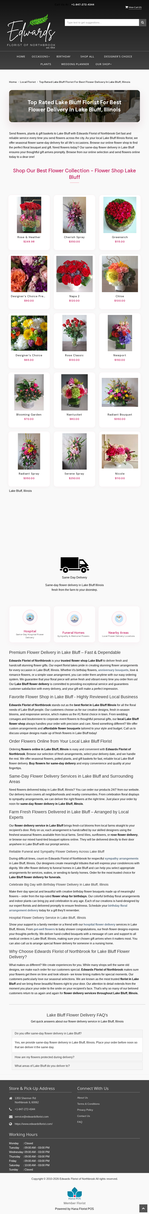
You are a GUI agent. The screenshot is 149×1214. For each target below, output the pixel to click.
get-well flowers (44, 929)
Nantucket (74, 414)
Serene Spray (74, 474)
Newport (119, 355)
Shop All (87, 56)
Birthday (64, 56)
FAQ (79, 1121)
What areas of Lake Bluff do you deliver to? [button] (42, 1065)
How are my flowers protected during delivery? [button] (44, 1057)
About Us (82, 1097)
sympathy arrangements (121, 858)
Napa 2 (74, 296)
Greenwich (120, 237)
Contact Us (83, 1116)
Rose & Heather (29, 237)
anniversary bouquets (113, 670)
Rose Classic (74, 355)
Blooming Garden (29, 414)
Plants (46, 64)
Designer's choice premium (29, 296)
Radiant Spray (29, 474)
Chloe (120, 296)
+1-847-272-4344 (82, 4)
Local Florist (28, 82)
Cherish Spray (74, 237)
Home (21, 56)
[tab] (77, 1033)
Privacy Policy (85, 1109)
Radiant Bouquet (120, 414)
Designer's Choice (118, 56)
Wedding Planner (75, 64)
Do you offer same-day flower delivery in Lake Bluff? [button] (48, 1033)
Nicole (120, 474)
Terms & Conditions (88, 1103)
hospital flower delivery (99, 924)
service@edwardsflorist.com (32, 1116)
